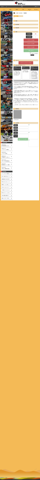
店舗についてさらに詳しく (23, 139)
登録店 (17, 9)
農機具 (10, 9)
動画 (23, 9)
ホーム (4, 9)
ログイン (37, 6)
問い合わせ (36, 9)
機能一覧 (29, 9)
